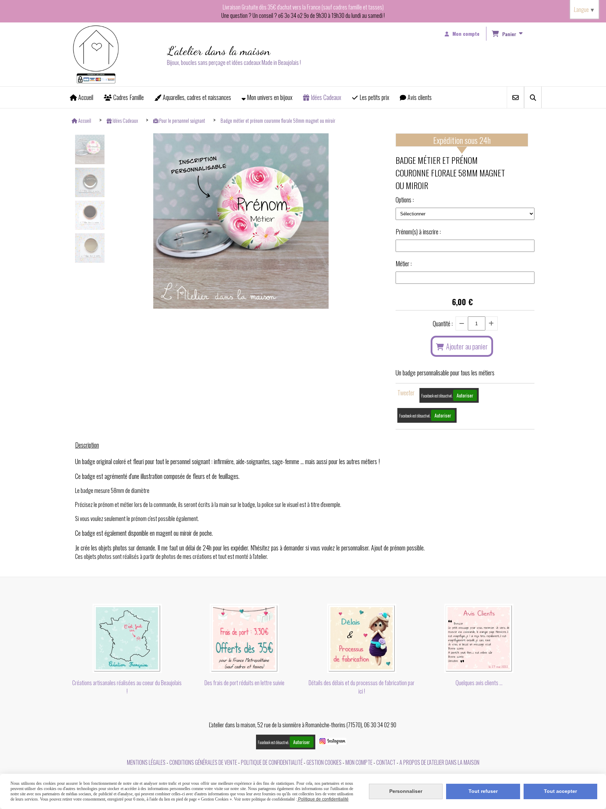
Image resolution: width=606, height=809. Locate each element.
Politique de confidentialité (272, 762)
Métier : (404, 263)
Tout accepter (560, 791)
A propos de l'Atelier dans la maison (439, 762)
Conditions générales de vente (203, 762)
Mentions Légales (146, 762)
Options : (405, 199)
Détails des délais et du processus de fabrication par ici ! (362, 686)
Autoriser (465, 395)
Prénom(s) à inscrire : (418, 231)
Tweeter (406, 392)
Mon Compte (358, 762)
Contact (386, 762)
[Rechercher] (533, 97)
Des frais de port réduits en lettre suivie (244, 682)
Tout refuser (483, 791)
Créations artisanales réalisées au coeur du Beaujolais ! (127, 686)
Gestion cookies (324, 762)
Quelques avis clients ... (479, 682)
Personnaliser (405, 791)
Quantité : (443, 323)
